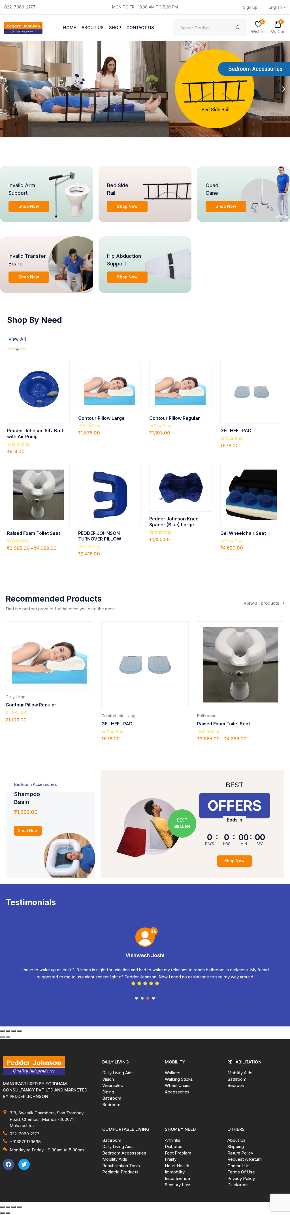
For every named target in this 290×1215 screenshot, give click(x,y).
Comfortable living (118, 715)
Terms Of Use (241, 1172)
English (275, 7)
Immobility (175, 1172)
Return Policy (240, 1153)
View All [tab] (17, 339)
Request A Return (244, 1159)
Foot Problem (178, 1153)
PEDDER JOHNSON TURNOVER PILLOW (99, 536)
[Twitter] (24, 1164)
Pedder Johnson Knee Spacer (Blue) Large (174, 521)
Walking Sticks (179, 1079)
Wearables (112, 1085)
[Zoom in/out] (2, 1031)
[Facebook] (8, 1164)
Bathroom (206, 715)
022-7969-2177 (19, 7)
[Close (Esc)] (19, 1031)
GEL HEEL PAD (235, 430)
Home (69, 27)
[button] (6, 89)
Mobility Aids (239, 1072)
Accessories (177, 1092)
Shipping (235, 1146)
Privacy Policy (241, 1178)
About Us (93, 27)
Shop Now (28, 206)
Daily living (15, 696)
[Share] (13, 1031)
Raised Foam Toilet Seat (33, 533)
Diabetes (173, 1146)
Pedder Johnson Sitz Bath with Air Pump (36, 433)
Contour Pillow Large (101, 418)
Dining (108, 1092)
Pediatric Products (120, 1172)
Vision (108, 1079)
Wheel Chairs (178, 1085)
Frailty (170, 1159)
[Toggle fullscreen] (8, 1031)
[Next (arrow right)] (8, 1037)
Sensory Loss (178, 1184)
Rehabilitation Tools (121, 1165)
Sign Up (250, 7)
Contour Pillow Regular (174, 418)
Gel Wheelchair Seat (243, 533)
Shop (115, 27)
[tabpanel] (145, 963)
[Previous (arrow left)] (2, 1037)
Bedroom (111, 1104)
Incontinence (177, 1178)
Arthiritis (172, 1140)
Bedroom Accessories (124, 1153)
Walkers (172, 1072)
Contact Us (140, 27)
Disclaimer (237, 1184)
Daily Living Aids (118, 1072)
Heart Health (177, 1165)
